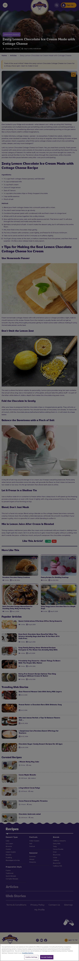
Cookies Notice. (27, 953)
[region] (39, 952)
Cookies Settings (31, 957)
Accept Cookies (46, 957)
